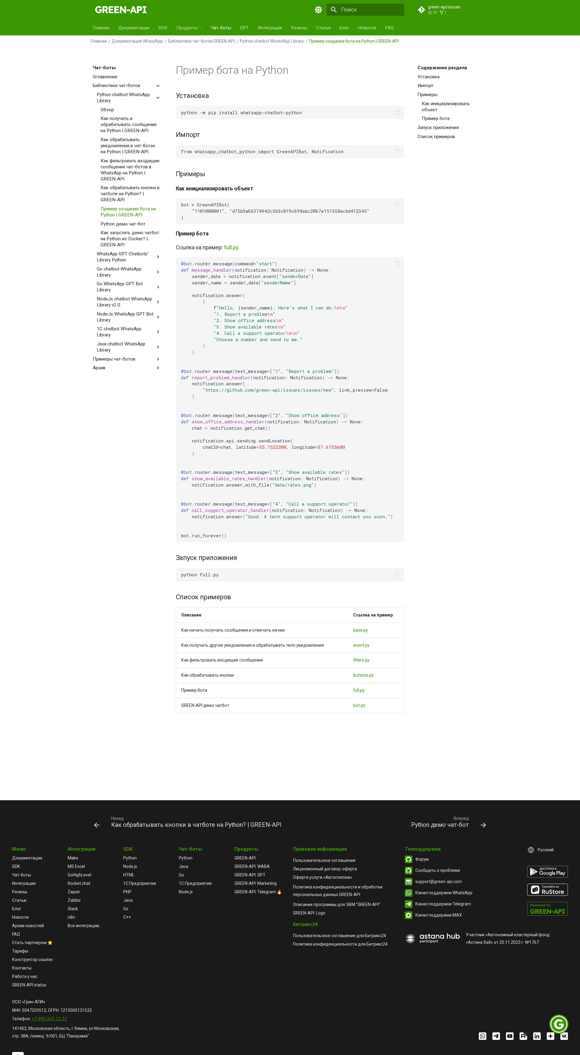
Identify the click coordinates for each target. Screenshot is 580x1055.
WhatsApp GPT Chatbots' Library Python (122, 257)
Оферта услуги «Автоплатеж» (322, 877)
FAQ (389, 28)
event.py (361, 645)
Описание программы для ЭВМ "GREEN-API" (336, 904)
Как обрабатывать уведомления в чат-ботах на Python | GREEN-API (128, 145)
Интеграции (270, 28)
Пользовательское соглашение (324, 860)
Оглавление (105, 76)
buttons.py (363, 675)
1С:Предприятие (139, 883)
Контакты (21, 968)
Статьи (323, 28)
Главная (101, 28)
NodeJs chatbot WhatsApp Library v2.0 (124, 302)
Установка (428, 76)
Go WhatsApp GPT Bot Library (120, 287)
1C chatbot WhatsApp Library (119, 332)
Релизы (299, 28)
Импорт (425, 85)
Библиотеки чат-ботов (116, 85)
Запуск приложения (438, 127)
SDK (162, 28)
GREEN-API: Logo (309, 913)
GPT (244, 28)
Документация (134, 28)
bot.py (359, 705)
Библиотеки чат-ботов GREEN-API (201, 41)
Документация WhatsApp (137, 41)
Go (125, 908)
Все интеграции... (85, 925)
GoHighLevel (79, 874)
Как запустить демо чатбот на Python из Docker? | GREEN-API (130, 239)
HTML (128, 874)
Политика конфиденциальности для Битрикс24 (340, 944)
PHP (127, 891)
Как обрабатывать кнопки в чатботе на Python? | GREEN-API (130, 193)
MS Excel (76, 866)
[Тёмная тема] (318, 9)
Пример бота (436, 118)
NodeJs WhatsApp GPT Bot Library (125, 317)
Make (73, 858)
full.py (231, 247)
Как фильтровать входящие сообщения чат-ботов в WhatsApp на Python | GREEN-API (130, 170)
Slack (73, 908)
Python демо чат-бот (123, 224)
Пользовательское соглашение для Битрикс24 (339, 935)
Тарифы (20, 951)
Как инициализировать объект (446, 106)
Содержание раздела (442, 67)
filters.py (361, 660)
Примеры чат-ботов (114, 359)
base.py (360, 630)
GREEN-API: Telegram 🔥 (258, 891)
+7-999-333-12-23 (49, 1018)
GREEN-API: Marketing (255, 883)
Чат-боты (221, 28)
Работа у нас (24, 976)
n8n (71, 917)
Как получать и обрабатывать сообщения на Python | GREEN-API (128, 124)
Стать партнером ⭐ (32, 942)
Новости (367, 28)
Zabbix (74, 900)
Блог (344, 28)
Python (130, 858)
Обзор (107, 109)
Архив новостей (28, 925)
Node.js (130, 866)
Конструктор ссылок (32, 959)
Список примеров (436, 136)
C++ (127, 917)
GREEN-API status (29, 984)
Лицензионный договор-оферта (325, 868)
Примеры (427, 94)
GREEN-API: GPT (250, 874)
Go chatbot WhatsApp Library (119, 272)
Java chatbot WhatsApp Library (121, 347)
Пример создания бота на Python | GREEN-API (128, 212)
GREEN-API (245, 858)
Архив (99, 368)
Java (128, 900)
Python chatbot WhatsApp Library (272, 41)
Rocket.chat (79, 883)
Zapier (74, 891)
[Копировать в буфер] (397, 112)
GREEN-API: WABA (252, 866)
